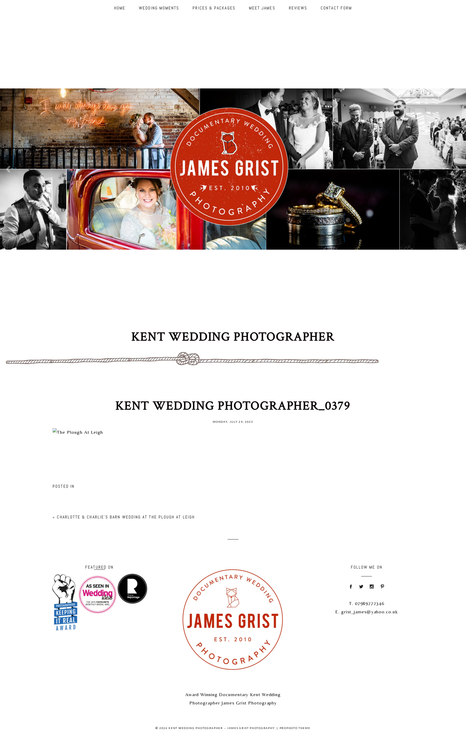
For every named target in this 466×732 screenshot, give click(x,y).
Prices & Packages (214, 8)
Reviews (298, 8)
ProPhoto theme (295, 728)
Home (119, 8)
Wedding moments (159, 8)
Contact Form (336, 8)
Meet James (262, 8)
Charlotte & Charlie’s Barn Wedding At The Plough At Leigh (126, 517)
